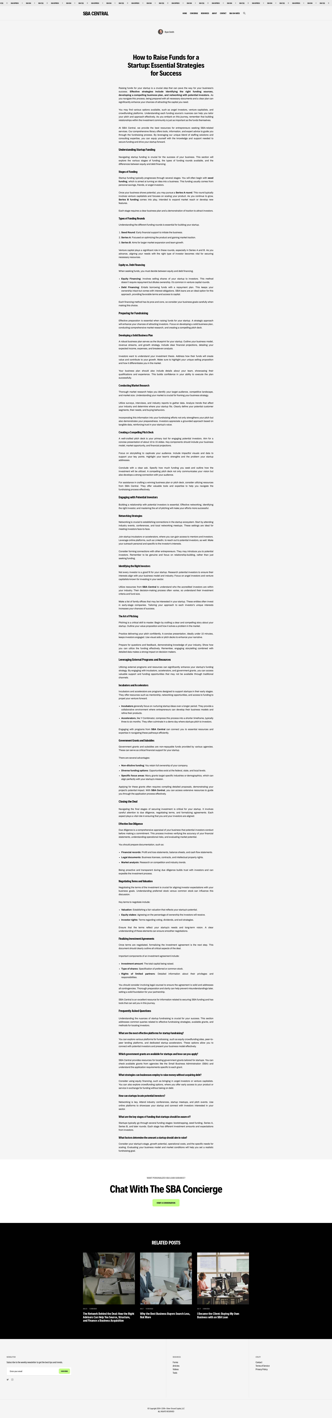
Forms (175, 1362)
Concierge (194, 13)
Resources (205, 13)
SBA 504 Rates (234, 13)
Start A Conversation (166, 1203)
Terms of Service (263, 1365)
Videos (176, 1369)
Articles (176, 1365)
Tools (175, 1372)
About (214, 13)
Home (185, 13)
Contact (223, 13)
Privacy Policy (262, 1369)
